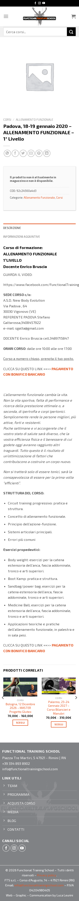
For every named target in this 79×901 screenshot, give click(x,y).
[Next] (76, 706)
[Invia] (71, 31)
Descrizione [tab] (12, 228)
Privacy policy (46, 875)
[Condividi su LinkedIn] (46, 153)
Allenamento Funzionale (34, 119)
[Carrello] (73, 16)
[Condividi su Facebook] (15, 153)
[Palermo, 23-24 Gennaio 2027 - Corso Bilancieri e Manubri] (59, 686)
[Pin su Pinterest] (39, 153)
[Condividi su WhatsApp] (7, 153)
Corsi (7, 119)
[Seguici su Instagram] (39, 3)
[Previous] (3, 706)
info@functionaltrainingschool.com (39, 885)
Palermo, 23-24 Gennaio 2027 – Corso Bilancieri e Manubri (58, 707)
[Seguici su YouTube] (43, 3)
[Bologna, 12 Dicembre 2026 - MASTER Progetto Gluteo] (20, 686)
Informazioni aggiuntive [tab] (21, 236)
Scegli (20, 722)
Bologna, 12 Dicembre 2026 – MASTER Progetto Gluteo (20, 708)
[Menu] (6, 16)
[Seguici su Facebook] (35, 3)
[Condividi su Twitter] (23, 153)
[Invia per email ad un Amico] (31, 153)
